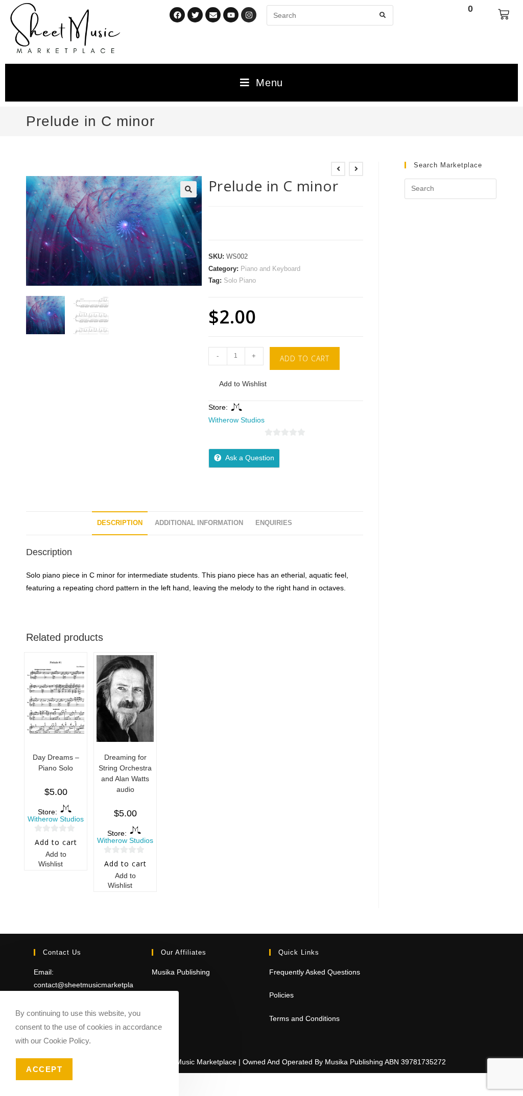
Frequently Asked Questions (314, 972)
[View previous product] (338, 169)
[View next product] (356, 169)
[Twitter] (195, 14)
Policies (281, 995)
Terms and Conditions (304, 1018)
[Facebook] (177, 14)
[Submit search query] (383, 15)
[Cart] (503, 14)
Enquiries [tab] (273, 523)
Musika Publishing (181, 972)
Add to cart (304, 358)
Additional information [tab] (199, 523)
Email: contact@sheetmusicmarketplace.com (83, 985)
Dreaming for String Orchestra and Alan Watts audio (125, 773)
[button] (188, 189)
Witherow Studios (236, 420)
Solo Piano (240, 280)
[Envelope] (213, 14)
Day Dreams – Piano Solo (56, 762)
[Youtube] (231, 14)
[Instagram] (248, 14)
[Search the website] (330, 15)
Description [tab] (119, 523)
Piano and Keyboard (270, 268)
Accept (44, 1069)
